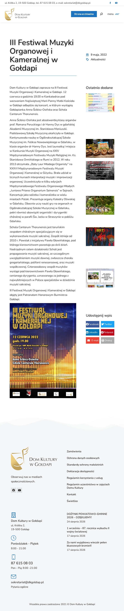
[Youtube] (19, 490)
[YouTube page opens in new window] (116, 3)
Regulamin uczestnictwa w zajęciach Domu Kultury (88, 486)
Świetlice (72, 501)
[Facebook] (13, 490)
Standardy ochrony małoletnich (85, 464)
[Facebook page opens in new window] (110, 3)
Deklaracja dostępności (80, 471)
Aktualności (98, 59)
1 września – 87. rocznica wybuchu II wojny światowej (88, 529)
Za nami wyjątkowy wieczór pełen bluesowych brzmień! (87, 544)
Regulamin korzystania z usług (85, 478)
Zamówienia (74, 451)
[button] (92, 324)
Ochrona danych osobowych (83, 458)
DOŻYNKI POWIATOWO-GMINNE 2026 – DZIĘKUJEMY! (87, 515)
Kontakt (71, 494)
